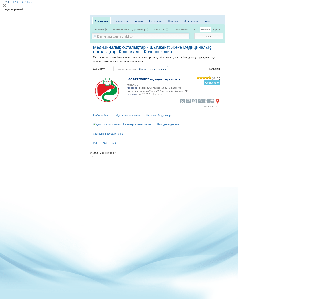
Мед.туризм (191, 21)
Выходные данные (168, 124)
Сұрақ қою (212, 82)
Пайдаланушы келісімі (127, 115)
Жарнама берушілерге (159, 115)
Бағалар (138, 21)
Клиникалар (101, 21)
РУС (6, 2)
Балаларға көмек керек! (137, 124)
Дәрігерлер (121, 21)
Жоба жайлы (100, 115)
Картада (217, 29)
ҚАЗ (15, 2)
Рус (95, 142)
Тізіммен (205, 29)
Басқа (207, 21)
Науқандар (155, 21)
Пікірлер (173, 21)
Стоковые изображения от (108, 133)
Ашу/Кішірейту (12, 9)
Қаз (105, 142)
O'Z (24, 2)
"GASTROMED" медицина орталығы (153, 79)
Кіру (29, 2)
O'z (114, 142)
